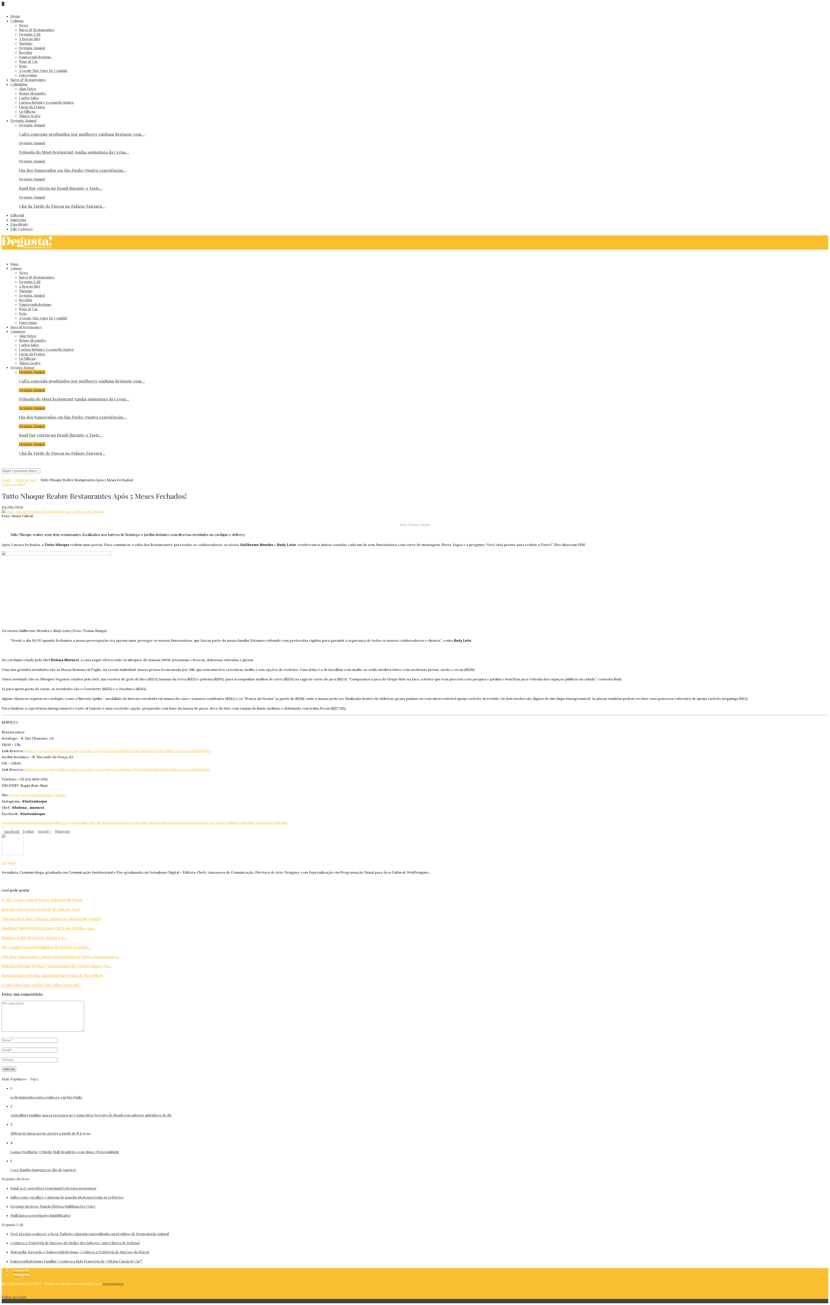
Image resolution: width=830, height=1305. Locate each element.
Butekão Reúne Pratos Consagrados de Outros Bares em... (57, 965)
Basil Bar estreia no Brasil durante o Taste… (61, 188)
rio (202, 822)
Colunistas (18, 84)
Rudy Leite (239, 822)
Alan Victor (27, 88)
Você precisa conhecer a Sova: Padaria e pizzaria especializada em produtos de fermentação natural (89, 1234)
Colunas (17, 20)
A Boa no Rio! (29, 39)
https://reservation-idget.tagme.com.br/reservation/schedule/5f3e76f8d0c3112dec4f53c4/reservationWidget (117, 751)
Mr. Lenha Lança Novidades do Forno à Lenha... (46, 947)
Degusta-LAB (29, 34)
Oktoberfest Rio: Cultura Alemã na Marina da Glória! (51, 918)
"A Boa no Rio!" (25, 480)
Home (15, 16)
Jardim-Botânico (150, 822)
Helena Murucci (123, 822)
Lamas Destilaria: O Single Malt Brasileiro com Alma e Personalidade (64, 1152)
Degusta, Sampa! (32, 48)
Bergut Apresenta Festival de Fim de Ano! (41, 909)
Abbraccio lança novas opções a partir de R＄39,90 (50, 1133)
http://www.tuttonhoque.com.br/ (39, 795)
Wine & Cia (28, 61)
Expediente (19, 224)
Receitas (25, 52)
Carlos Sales (29, 98)
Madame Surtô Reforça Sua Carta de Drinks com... (49, 928)
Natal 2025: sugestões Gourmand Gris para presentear (53, 1188)
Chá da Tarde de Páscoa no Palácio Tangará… (62, 206)
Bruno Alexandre (32, 93)
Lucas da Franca (32, 107)
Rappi (168, 822)
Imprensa (18, 219)
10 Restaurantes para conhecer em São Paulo (46, 1097)
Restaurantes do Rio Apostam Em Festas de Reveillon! (52, 975)
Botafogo (30, 822)
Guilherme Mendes (94, 822)
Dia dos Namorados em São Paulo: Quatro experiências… (72, 170)
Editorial (17, 215)
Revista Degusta (186, 822)
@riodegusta (12, 822)
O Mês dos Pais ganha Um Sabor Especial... (41, 985)
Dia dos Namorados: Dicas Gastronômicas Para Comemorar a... (61, 956)
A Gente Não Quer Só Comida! (43, 70)
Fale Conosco (21, 229)
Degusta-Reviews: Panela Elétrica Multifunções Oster (53, 1206)
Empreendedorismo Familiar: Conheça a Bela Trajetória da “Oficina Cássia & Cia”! (76, 1261)
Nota (23, 66)
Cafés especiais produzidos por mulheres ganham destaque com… (82, 134)
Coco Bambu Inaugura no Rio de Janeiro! (43, 1170)
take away (256, 822)
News (23, 25)
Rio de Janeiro (216, 822)
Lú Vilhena (27, 111)
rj (229, 822)
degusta (45, 822)
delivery (58, 822)
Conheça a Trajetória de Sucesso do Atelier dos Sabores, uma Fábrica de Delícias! (75, 1243)
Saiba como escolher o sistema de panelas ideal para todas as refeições (66, 1197)
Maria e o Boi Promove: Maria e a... (34, 937)
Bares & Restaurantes (36, 29)
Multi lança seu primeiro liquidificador (40, 1215)
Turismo (25, 43)
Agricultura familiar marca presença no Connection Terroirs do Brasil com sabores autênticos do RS (90, 1115)
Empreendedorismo (35, 57)
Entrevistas (28, 75)
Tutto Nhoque (275, 822)
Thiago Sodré (30, 116)
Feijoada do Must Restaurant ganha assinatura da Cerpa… (74, 152)
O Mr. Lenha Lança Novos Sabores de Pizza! (42, 899)
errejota (72, 822)
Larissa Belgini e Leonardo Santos (46, 102)
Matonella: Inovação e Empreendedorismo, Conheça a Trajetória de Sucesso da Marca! (79, 1252)
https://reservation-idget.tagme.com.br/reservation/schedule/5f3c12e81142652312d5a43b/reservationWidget (117, 769)
